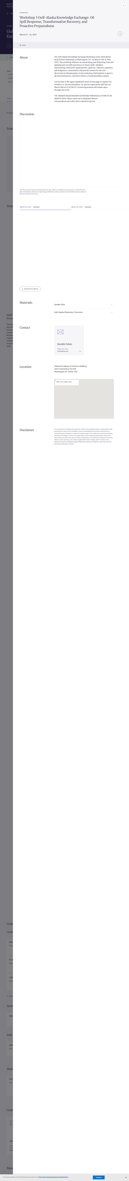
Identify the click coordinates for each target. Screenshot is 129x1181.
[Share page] (120, 34)
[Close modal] (123, 5)
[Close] (126, 1177)
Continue (98, 1177)
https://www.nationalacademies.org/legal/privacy (53, 1177)
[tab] (45, 207)
